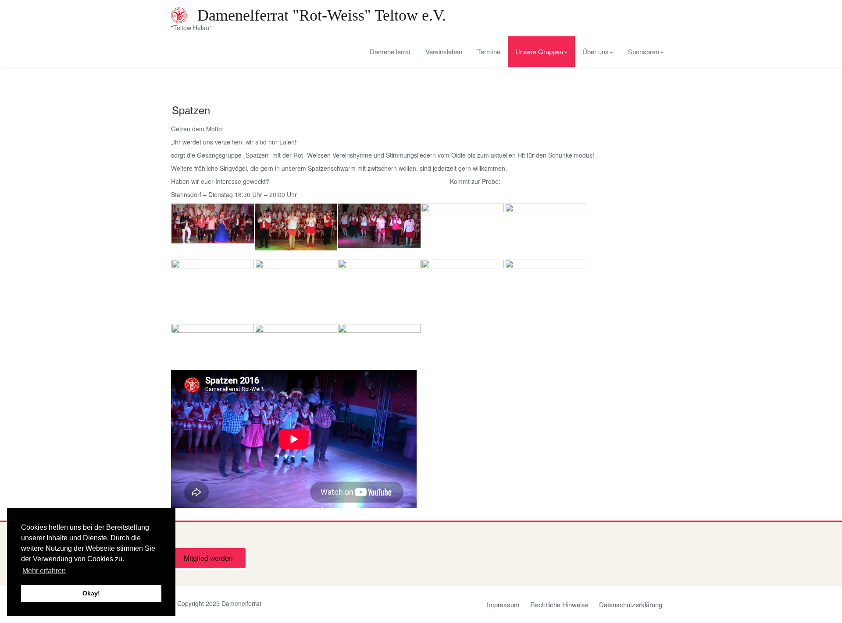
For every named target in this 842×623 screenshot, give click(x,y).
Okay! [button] (91, 593)
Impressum (503, 604)
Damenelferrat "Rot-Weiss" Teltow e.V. (321, 15)
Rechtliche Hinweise (559, 604)
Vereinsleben (443, 51)
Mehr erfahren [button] (44, 570)
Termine (488, 51)
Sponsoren (643, 51)
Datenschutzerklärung (630, 604)
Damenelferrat (390, 51)
